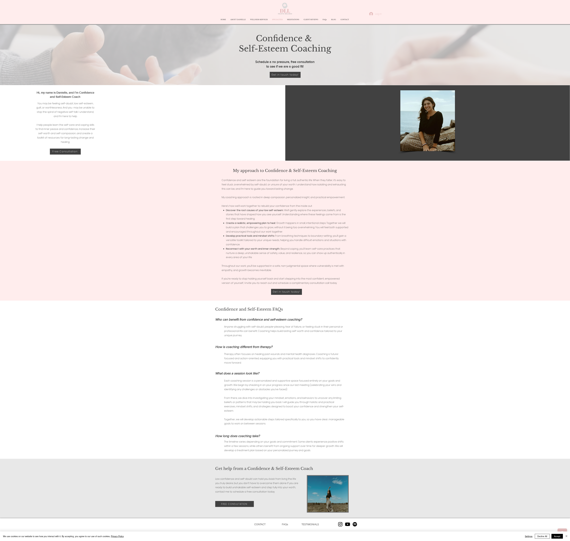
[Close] (566, 536)
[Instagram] (340, 524)
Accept (557, 536)
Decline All (542, 536)
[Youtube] (347, 524)
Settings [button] (528, 536)
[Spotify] (355, 524)
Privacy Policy (117, 536)
